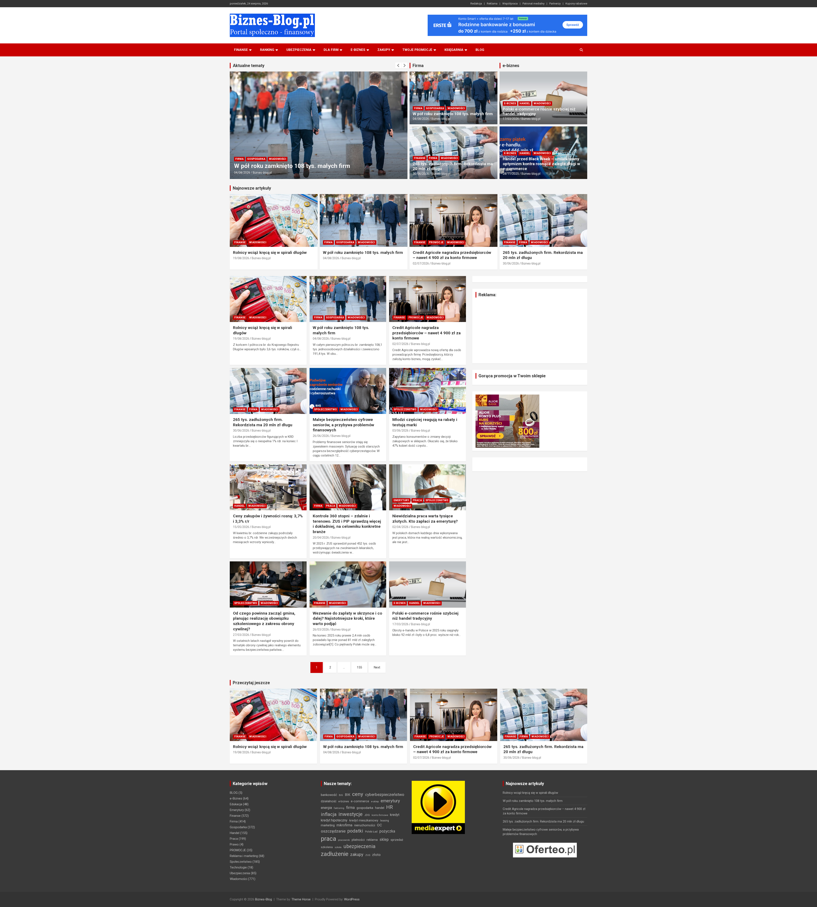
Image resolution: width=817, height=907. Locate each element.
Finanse (241, 50)
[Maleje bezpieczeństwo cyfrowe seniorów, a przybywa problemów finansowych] (348, 391)
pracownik (344, 839)
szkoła (338, 847)
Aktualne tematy (248, 65)
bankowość (329, 795)
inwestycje (351, 814)
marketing (328, 825)
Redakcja (476, 3)
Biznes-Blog (263, 899)
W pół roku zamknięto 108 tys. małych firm (453, 113)
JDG (367, 815)
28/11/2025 (511, 173)
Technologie (238, 867)
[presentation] (398, 66)
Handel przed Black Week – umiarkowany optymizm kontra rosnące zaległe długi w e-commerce (541, 163)
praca (328, 838)
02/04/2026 (400, 527)
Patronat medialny (533, 3)
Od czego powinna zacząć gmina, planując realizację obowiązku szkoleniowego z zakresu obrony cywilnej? (264, 621)
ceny (357, 794)
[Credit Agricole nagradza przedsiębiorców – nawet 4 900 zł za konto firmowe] (427, 299)
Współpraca (510, 3)
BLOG (480, 50)
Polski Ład (371, 831)
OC (379, 825)
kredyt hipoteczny (334, 820)
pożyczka (387, 831)
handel (379, 808)
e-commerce (360, 801)
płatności (358, 840)
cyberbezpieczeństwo (384, 794)
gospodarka (365, 808)
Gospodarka (435, 108)
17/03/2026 (511, 118)
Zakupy (383, 50)
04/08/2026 (421, 118)
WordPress (352, 899)
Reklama (492, 3)
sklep (384, 839)
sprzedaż (397, 839)
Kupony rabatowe (576, 3)
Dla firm (331, 50)
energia (326, 808)
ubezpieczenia (359, 846)
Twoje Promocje (417, 50)
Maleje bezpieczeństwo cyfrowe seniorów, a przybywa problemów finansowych (343, 424)
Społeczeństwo (325, 409)
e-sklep (375, 801)
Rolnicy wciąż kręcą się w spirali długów (270, 252)
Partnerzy (555, 3)
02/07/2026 (242, 172)
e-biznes (358, 50)
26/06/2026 (321, 436)
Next (377, 667)
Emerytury (401, 500)
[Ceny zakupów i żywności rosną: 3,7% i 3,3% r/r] (268, 487)
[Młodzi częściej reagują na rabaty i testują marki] (427, 391)
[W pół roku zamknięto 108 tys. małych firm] (348, 299)
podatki (355, 831)
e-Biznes (510, 103)
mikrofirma (344, 825)
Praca (330, 505)
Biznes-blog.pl (262, 172)
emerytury (390, 800)
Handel (525, 103)
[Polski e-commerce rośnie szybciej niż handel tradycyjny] (427, 584)
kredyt (394, 815)
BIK (347, 795)
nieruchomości (364, 825)
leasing (384, 820)
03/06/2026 (400, 430)
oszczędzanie (333, 831)
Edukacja (236, 804)
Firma (418, 65)
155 (359, 667)
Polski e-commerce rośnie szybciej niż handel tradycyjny (539, 111)
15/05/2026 (241, 527)
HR (389, 807)
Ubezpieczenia (298, 50)
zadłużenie (334, 854)
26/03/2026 (321, 629)
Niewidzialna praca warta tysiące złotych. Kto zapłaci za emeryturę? (425, 519)
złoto (376, 855)
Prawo (234, 844)
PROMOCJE (257, 151)
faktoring (339, 808)
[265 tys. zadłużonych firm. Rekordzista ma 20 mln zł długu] (268, 391)
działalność (328, 801)
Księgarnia (453, 50)
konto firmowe (380, 815)
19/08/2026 (241, 258)
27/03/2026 (241, 635)
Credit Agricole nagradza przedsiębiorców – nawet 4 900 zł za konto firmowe (452, 255)
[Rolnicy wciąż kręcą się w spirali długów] (268, 299)
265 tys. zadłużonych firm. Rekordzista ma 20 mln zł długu (453, 166)
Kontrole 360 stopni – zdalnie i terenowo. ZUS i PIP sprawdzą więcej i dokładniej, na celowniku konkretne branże (347, 524)
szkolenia (327, 847)
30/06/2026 (421, 173)
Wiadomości (277, 151)
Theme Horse (301, 899)
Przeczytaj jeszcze (251, 682)
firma (350, 807)
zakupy (356, 854)
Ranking (267, 50)
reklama (372, 839)
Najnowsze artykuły (252, 188)
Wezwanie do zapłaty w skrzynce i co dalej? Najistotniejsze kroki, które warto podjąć (347, 618)
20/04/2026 (321, 537)
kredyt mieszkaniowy (363, 820)
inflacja (329, 814)
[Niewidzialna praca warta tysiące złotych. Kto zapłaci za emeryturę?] (427, 487)
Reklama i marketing (244, 856)
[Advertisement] (530, 330)
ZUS (367, 855)
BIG (341, 795)
